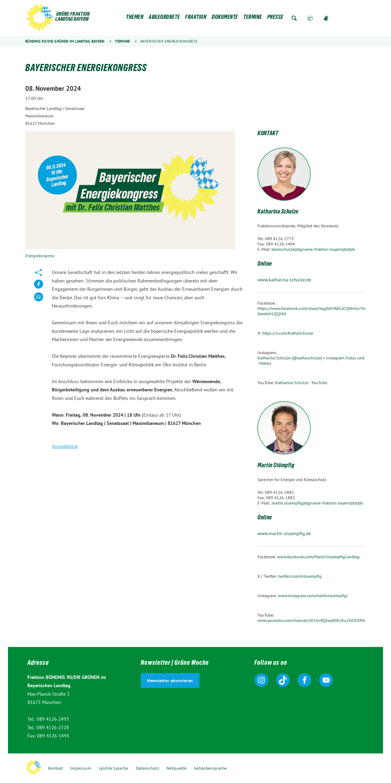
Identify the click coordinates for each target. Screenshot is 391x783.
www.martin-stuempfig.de (284, 533)
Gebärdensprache (326, 18)
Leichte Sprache (310, 18)
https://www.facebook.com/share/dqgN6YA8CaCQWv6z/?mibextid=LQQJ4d (311, 311)
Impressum (80, 768)
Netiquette (176, 768)
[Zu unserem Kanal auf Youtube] (326, 680)
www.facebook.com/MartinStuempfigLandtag (318, 556)
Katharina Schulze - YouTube (301, 382)
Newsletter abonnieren (170, 680)
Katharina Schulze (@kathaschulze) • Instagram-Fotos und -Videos (310, 360)
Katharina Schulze (277, 212)
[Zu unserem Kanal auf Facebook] (304, 680)
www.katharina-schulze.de (284, 280)
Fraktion (195, 18)
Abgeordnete (164, 18)
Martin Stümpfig (275, 466)
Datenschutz (147, 768)
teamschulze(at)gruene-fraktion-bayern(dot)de (313, 249)
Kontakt (55, 768)
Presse (275, 18)
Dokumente (225, 18)
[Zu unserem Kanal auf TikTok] (283, 680)
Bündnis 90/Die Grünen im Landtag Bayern (65, 41)
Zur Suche (294, 18)
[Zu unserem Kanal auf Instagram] (261, 680)
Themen (134, 18)
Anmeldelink (65, 446)
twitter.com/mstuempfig (300, 576)
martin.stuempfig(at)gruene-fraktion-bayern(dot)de (317, 503)
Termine (252, 18)
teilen (38, 288)
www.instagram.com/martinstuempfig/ (313, 595)
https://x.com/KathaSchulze (287, 333)
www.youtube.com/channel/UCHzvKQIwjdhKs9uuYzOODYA (311, 620)
